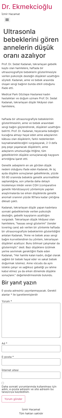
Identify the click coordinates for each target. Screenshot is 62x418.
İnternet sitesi (10, 370)
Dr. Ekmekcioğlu (27, 6)
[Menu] (7, 19)
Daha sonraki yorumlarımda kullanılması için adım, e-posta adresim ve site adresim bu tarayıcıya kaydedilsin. (29, 389)
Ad (4, 343)
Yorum (7, 301)
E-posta (8, 356)
